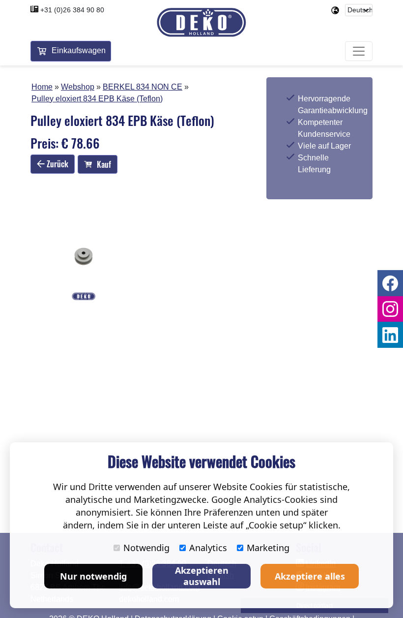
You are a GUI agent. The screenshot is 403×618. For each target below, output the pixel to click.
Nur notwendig (93, 576)
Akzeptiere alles (310, 576)
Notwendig (146, 548)
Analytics (208, 548)
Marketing (268, 548)
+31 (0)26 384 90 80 (72, 10)
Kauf (104, 164)
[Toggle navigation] (359, 51)
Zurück (56, 164)
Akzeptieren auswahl (202, 575)
